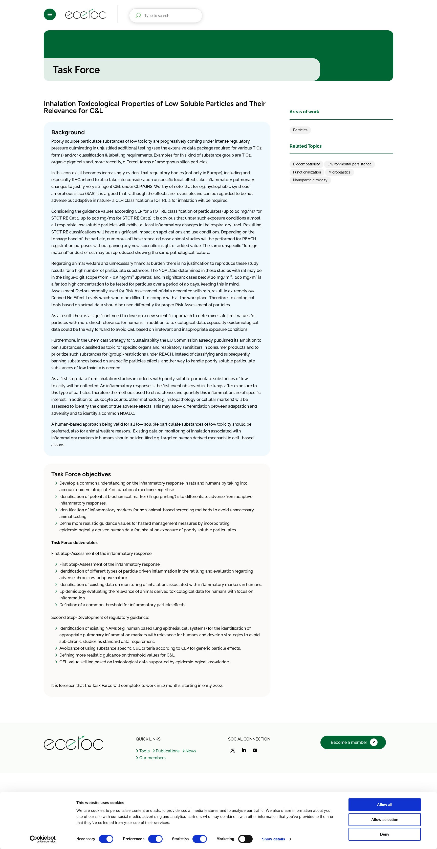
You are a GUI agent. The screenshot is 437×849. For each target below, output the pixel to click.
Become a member (349, 742)
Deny (384, 834)
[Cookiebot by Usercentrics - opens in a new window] (43, 839)
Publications (168, 751)
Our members (152, 757)
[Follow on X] (232, 750)
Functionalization (307, 172)
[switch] (155, 839)
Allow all (384, 804)
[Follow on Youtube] (254, 750)
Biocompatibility (306, 164)
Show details (273, 839)
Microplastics (340, 172)
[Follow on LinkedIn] (243, 750)
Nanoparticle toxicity (310, 180)
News (191, 751)
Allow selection (384, 819)
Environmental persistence (349, 164)
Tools (144, 751)
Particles (300, 130)
